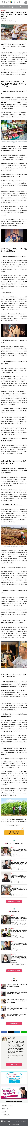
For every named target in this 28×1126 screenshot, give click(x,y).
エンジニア (14, 950)
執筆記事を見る (14, 1064)
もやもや (17, 856)
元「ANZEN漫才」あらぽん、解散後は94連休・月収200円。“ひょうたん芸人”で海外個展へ (19, 932)
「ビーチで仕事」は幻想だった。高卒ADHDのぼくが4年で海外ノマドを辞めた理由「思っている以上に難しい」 (19, 945)
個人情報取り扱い (6, 1115)
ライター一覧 (5, 1109)
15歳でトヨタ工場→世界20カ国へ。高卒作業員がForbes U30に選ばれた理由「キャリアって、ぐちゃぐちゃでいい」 (19, 863)
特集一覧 (23, 7)
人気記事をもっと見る (14, 1023)
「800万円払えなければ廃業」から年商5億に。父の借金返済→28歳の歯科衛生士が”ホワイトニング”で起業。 (18, 876)
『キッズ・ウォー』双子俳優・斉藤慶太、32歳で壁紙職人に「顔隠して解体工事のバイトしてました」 (19, 851)
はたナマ (4, 10)
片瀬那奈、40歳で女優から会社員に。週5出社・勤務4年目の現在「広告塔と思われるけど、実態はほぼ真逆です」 (19, 919)
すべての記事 (7, 7)
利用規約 (4, 1112)
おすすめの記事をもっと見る (14, 901)
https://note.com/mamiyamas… (15, 1056)
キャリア (13, 20)
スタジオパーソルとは (7, 1106)
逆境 (7, 20)
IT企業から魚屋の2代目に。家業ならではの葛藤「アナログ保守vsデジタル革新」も (19, 889)
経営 (3, 20)
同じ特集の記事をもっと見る (14, 970)
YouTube (13, 964)
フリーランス (20, 950)
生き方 (23, 964)
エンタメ (13, 924)
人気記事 (16, 7)
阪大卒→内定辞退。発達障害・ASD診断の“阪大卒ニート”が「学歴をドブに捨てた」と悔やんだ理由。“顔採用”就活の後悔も (19, 958)
